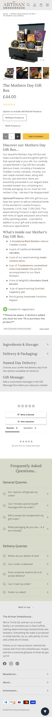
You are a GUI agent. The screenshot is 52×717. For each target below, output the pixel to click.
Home (5, 14)
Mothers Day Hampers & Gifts (23, 14)
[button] (41, 5)
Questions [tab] (28, 428)
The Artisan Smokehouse (19, 710)
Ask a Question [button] (27, 421)
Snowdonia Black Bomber (26, 241)
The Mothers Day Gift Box (13, 16)
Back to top (24, 607)
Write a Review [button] (27, 414)
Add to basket (36, 136)
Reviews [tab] (10, 428)
